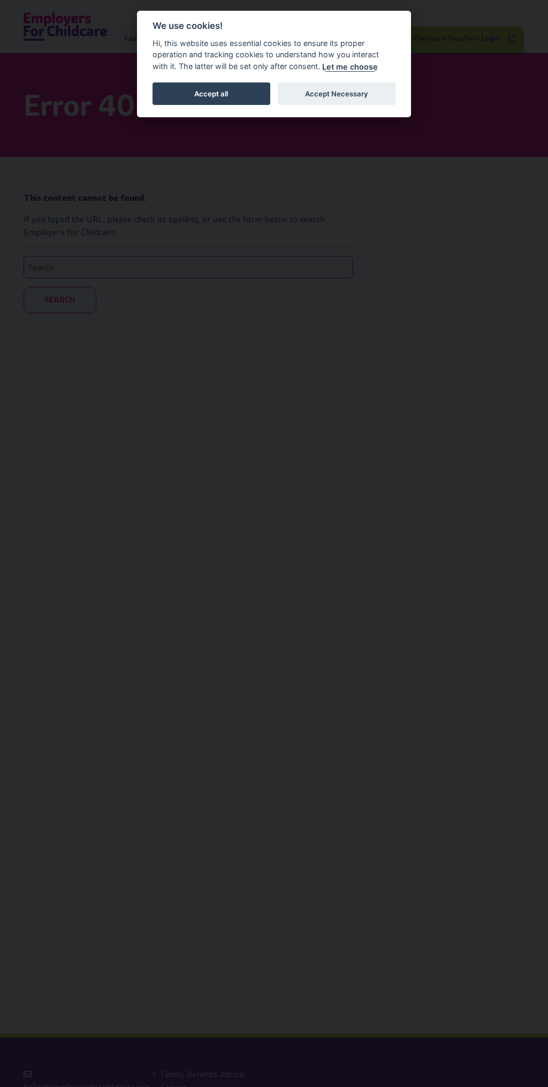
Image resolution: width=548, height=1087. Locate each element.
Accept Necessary (336, 93)
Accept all (211, 93)
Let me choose (350, 66)
